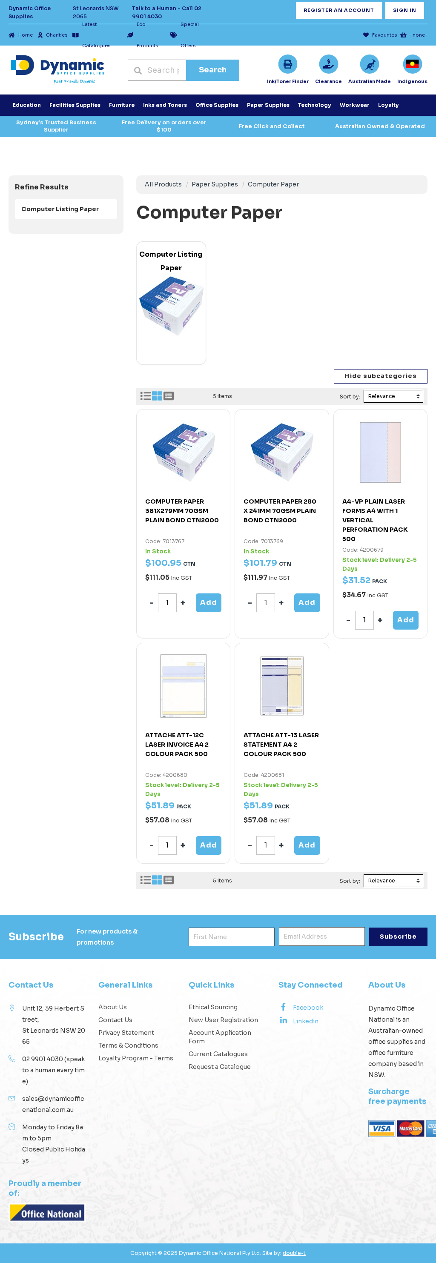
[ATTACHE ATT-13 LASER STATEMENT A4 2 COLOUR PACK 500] (282, 686)
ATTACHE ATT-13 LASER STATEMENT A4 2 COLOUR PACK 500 (281, 744)
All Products (163, 184)
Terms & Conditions (128, 1045)
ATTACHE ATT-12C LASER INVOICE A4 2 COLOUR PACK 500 (177, 744)
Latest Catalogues (96, 35)
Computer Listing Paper (60, 209)
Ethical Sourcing (213, 1007)
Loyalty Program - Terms (135, 1058)
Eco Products (147, 35)
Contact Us (115, 1020)
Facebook (308, 1007)
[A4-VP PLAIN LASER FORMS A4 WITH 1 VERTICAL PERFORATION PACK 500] (380, 452)
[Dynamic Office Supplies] (57, 70)
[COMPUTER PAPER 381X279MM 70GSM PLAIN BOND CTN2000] (183, 452)
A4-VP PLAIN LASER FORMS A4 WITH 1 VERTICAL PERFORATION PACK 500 (375, 520)
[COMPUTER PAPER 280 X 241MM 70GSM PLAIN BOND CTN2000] (282, 452)
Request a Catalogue (220, 1067)
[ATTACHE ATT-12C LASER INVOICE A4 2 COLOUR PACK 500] (183, 686)
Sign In (404, 10)
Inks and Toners (165, 105)
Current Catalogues (218, 1054)
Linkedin (305, 1021)
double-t (294, 1253)
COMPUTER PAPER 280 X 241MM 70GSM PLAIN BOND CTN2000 (280, 511)
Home (25, 35)
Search (213, 69)
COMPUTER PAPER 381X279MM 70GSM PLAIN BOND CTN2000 (182, 511)
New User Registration (223, 1020)
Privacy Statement (126, 1033)
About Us (112, 1007)
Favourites (384, 35)
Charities (56, 35)
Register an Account (339, 10)
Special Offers (190, 35)
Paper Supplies (215, 184)
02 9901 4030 (42, 1059)
